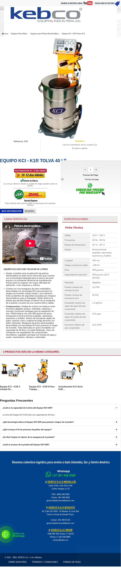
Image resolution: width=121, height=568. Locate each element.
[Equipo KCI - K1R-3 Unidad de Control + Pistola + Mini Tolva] (13, 371)
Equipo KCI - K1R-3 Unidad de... (10, 387)
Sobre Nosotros (17, 562)
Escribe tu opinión (79, 148)
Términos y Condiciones (45, 562)
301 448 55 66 (64, 520)
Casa (6, 34)
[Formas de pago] (90, 179)
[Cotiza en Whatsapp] (6, 534)
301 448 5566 (64, 497)
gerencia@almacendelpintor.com (60, 500)
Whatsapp (63, 471)
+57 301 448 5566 (63, 475)
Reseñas (29, 211)
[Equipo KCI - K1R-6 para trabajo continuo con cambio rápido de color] (42, 371)
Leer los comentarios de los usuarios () (80, 145)
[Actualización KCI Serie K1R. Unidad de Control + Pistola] (71, 371)
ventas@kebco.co (60, 540)
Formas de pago (72, 562)
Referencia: (18, 141)
